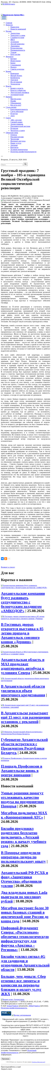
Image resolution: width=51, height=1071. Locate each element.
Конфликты (15, 78)
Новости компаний (18, 29)
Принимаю (5, 1059)
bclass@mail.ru (12, 1006)
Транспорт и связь (17, 35)
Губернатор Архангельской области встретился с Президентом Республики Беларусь (24, 746)
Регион (9, 31)
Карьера (9, 97)
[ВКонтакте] (2, 558)
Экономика (15, 46)
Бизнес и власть (16, 88)
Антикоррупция (16, 95)
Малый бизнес (16, 76)
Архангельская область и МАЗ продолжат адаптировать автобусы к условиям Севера (22, 666)
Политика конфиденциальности (23, 152)
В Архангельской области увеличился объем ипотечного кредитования (23, 690)
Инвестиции (15, 61)
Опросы (13, 135)
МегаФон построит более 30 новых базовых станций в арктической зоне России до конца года (25, 914)
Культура (14, 114)
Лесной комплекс (17, 44)
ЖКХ (12, 40)
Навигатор (14, 27)
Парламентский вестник (20, 126)
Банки (12, 63)
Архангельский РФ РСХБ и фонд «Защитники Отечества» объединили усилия (24, 879)
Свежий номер (16, 122)
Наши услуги (15, 143)
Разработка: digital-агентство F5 (38, 1062)
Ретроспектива (16, 48)
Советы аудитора (17, 69)
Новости (9, 25)
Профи (13, 101)
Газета (8, 118)
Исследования (16, 82)
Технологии (15, 84)
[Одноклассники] (5, 558)
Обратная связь (12, 133)
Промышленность (17, 50)
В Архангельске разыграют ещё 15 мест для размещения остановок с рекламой (25, 717)
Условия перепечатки (19, 150)
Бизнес (8, 71)
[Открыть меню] (4, 18)
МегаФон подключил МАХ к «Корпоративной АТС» (24, 815)
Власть (8, 86)
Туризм (13, 52)
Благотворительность (19, 109)
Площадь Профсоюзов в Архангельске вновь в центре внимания (21, 770)
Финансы (9, 57)
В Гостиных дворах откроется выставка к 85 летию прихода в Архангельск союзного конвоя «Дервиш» (22, 633)
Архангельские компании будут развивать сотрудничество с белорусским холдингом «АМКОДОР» (23, 602)
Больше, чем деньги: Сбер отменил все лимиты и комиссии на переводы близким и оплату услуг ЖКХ (23, 985)
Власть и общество (18, 90)
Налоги (13, 67)
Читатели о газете (17, 130)
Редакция (14, 128)
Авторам (14, 145)
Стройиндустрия (17, 38)
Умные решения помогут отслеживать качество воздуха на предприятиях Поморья (22, 799)
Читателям (14, 139)
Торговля (14, 80)
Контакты (14, 147)
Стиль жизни (11, 107)
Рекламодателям (17, 137)
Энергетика (15, 33)
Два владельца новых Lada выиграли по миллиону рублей (24, 896)
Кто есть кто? (15, 105)
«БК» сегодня (15, 120)
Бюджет (13, 59)
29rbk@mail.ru (34, 1006)
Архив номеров (16, 124)
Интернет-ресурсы (18, 141)
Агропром (14, 42)
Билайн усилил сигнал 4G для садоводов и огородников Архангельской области (25, 963)
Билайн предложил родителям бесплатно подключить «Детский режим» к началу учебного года (23, 837)
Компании (14, 73)
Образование (15, 103)
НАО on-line (15, 54)
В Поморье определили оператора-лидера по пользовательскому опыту (23, 857)
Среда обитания (16, 111)
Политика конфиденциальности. (14, 1008)
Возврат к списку (8, 567)
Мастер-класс (15, 99)
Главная (9, 23)
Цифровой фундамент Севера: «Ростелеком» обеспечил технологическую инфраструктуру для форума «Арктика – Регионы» (25, 939)
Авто (12, 116)
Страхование (15, 65)
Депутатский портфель (19, 92)
